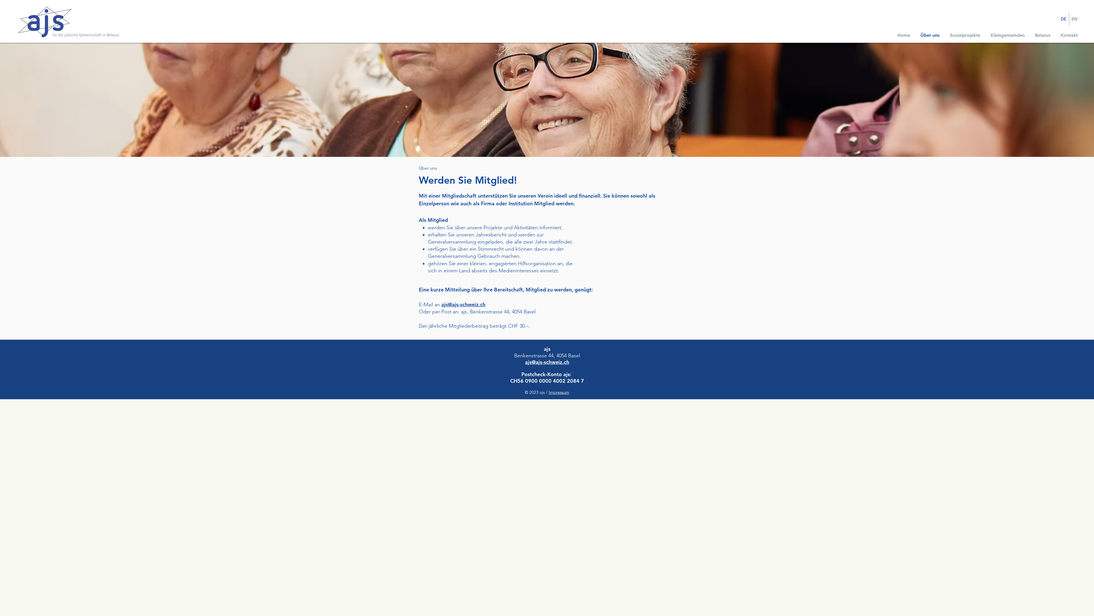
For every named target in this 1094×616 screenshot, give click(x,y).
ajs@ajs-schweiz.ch (463, 304)
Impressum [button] (559, 392)
